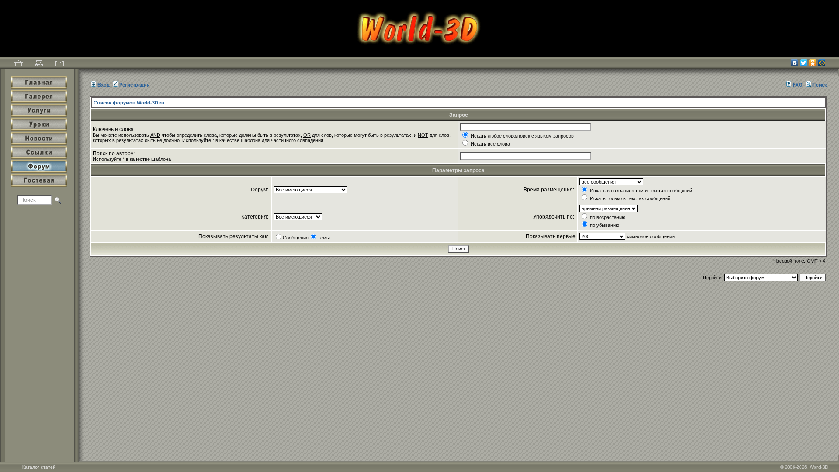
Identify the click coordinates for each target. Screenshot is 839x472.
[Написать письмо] (59, 64)
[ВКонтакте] (794, 63)
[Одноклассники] (813, 63)
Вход (103, 84)
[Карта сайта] (39, 64)
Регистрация (134, 84)
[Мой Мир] (822, 63)
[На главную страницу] (18, 64)
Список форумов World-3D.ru (129, 102)
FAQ (798, 84)
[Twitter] (803, 63)
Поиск (819, 84)
